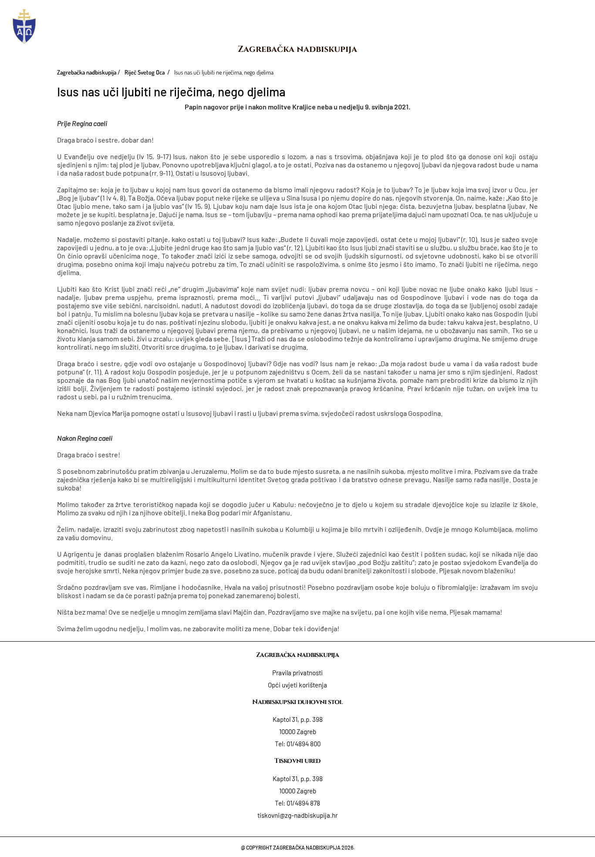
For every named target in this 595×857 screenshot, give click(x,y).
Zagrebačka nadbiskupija (297, 49)
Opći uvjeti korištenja (297, 685)
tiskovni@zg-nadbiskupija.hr (297, 815)
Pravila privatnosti (297, 673)
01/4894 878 (303, 803)
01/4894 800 (304, 744)
